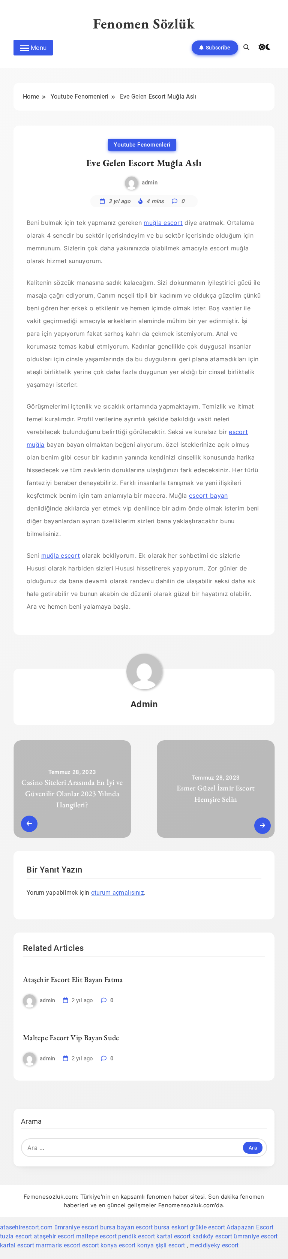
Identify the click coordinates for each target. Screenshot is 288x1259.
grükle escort (207, 1227)
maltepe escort (96, 1236)
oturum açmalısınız (117, 892)
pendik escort (136, 1236)
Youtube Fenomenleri (142, 144)
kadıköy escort (212, 1236)
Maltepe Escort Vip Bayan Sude (71, 1037)
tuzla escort (16, 1236)
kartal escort (173, 1236)
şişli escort (170, 1245)
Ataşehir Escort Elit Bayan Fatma (73, 979)
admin (150, 182)
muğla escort (163, 222)
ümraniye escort (76, 1227)
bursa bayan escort (126, 1227)
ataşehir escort (54, 1236)
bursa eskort (171, 1227)
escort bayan (208, 495)
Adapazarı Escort (249, 1227)
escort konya (99, 1245)
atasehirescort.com (26, 1227)
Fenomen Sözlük (144, 23)
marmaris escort (58, 1245)
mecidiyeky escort (213, 1245)
